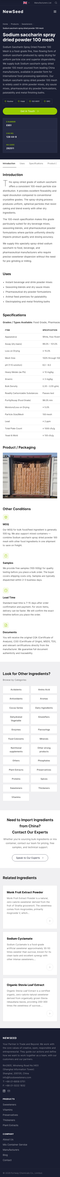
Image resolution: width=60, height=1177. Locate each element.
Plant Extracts (16, 769)
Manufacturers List (42, 3)
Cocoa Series (16, 708)
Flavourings (44, 729)
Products (15, 24)
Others (16, 760)
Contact (7, 1160)
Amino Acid (44, 689)
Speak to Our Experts (28, 857)
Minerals (44, 738)
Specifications (36, 163)
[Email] (9, 1091)
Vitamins (16, 797)
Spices (44, 779)
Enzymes (16, 729)
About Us (8, 1139)
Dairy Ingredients (44, 708)
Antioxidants (16, 698)
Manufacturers (11, 1149)
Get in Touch (28, 111)
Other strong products (44, 750)
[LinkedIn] (4, 1091)
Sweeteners (27, 24)
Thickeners (44, 788)
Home (5, 24)
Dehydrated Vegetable (16, 719)
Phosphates (44, 760)
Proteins (16, 779)
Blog (5, 1155)
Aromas (44, 698)
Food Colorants (16, 738)
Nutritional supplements (16, 750)
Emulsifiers (44, 717)
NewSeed (13, 11)
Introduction (9, 163)
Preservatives (44, 769)
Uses (22, 163)
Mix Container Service (15, 1144)
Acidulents (16, 689)
